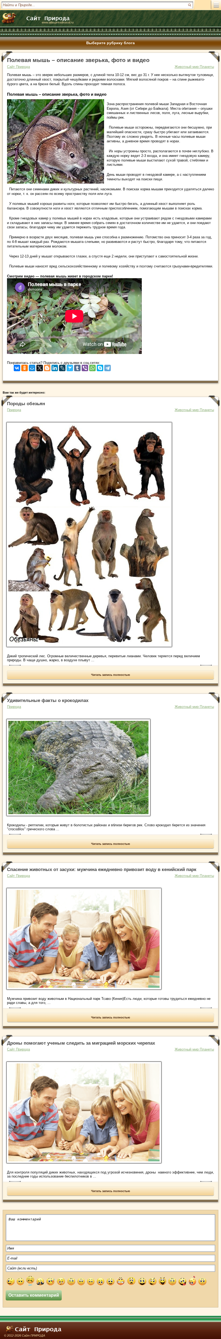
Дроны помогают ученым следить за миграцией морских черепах (81, 1043)
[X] (39, 367)
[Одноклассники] (24, 367)
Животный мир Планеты (194, 67)
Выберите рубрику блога (110, 43)
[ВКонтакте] (17, 367)
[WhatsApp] (92, 367)
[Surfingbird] (70, 367)
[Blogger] (47, 367)
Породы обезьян (26, 403)
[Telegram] (107, 367)
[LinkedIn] (54, 367)
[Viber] (85, 367)
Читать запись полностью (110, 674)
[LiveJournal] (62, 367)
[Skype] (100, 367)
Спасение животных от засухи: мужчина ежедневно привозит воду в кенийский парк (101, 869)
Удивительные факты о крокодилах (47, 700)
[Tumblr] (77, 367)
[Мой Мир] (32, 367)
